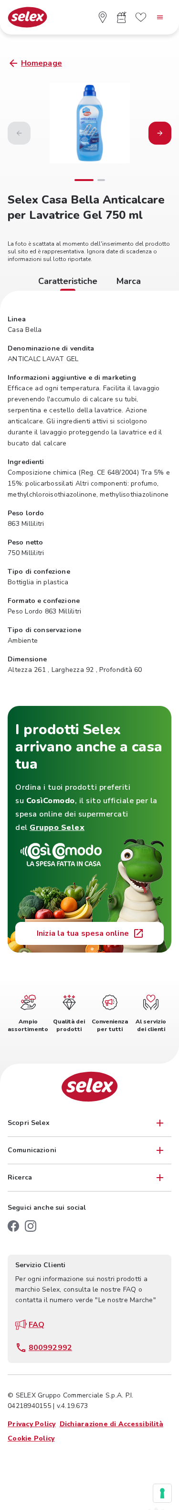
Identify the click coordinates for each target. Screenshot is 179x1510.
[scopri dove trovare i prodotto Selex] (102, 17)
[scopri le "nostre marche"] (141, 17)
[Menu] (159, 17)
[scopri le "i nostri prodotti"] (121, 17)
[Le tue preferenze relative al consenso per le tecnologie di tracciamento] (162, 1493)
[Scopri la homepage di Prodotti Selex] (27, 17)
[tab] (67, 282)
